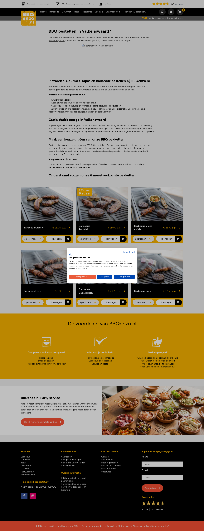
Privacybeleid (129, 252)
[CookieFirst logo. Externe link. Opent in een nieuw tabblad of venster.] (70, 254)
